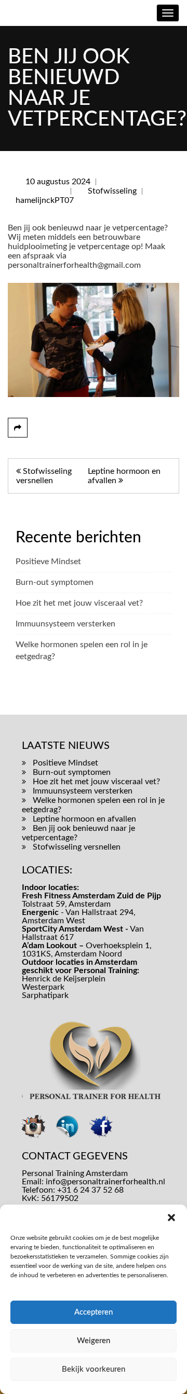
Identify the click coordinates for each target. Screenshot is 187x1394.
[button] (171, 1217)
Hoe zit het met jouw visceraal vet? (79, 603)
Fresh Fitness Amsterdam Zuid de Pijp (91, 896)
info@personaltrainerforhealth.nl (105, 1182)
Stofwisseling (112, 191)
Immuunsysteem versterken (65, 624)
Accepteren (93, 1312)
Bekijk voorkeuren (93, 1369)
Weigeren (93, 1341)
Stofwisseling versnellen (77, 847)
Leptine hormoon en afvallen (84, 819)
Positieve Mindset (48, 561)
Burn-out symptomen (55, 582)
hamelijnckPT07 (45, 200)
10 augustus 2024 (57, 181)
